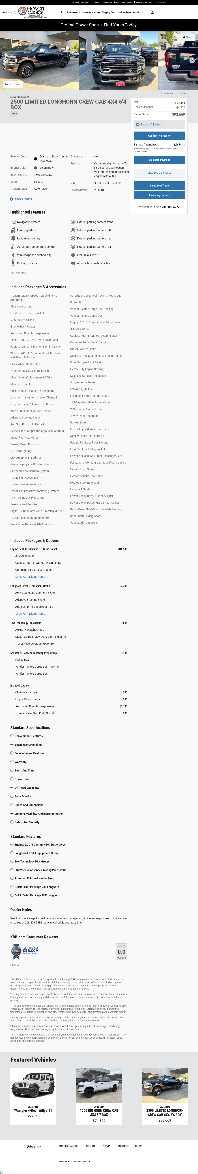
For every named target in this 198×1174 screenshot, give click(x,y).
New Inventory (73, 12)
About (136, 12)
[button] (68, 113)
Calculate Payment (159, 160)
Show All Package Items (30, 576)
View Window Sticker (159, 173)
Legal (73, 1161)
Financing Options (159, 195)
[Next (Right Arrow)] (192, 60)
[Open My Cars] (151, 12)
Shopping (108, 12)
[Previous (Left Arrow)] (5, 60)
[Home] (9, 12)
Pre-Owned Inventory (91, 12)
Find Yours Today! (121, 24)
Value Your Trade (159, 185)
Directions (90, 1146)
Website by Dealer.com (34, 1147)
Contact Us (122, 1146)
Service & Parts (124, 12)
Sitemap (138, 1146)
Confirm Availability (159, 135)
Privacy (14, 964)
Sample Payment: (145, 144)
